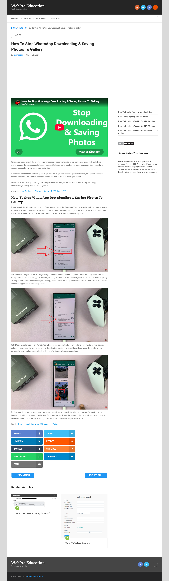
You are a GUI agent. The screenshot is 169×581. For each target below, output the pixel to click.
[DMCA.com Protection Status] (126, 146)
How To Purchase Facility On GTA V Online (136, 121)
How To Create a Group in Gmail (32, 513)
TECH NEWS (41, 19)
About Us (55, 19)
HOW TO (27, 19)
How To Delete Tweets (77, 543)
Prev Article (23, 475)
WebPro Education (28, 6)
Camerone (18, 55)
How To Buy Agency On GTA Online (133, 117)
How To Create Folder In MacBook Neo (135, 112)
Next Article (95, 475)
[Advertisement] (59, 78)
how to (17, 35)
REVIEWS (14, 19)
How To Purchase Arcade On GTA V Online (136, 126)
